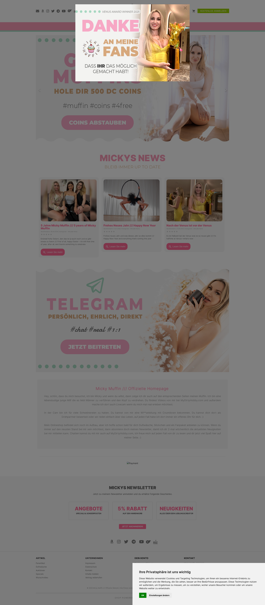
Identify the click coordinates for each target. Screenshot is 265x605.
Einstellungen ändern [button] (159, 595)
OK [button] (142, 595)
